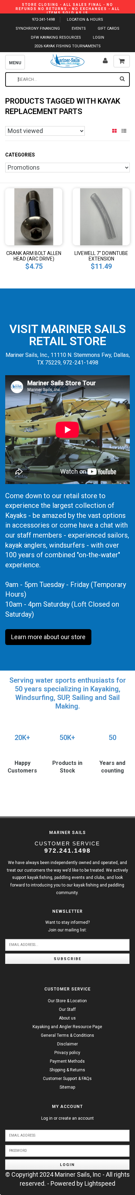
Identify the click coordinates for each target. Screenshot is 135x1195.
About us (67, 1018)
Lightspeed (99, 1183)
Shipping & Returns (67, 1070)
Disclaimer (67, 1044)
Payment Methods (67, 1061)
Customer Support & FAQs (67, 1078)
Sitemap (67, 1087)
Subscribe (67, 959)
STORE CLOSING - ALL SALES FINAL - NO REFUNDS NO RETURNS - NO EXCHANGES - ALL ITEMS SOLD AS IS (68, 9)
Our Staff (67, 1009)
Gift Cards (108, 28)
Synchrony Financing (38, 28)
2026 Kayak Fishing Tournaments (67, 46)
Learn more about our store (48, 637)
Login (67, 1165)
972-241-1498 (43, 19)
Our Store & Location (67, 1000)
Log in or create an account (67, 1118)
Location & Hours (85, 19)
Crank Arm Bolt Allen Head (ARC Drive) (33, 256)
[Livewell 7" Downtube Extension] (101, 216)
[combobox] (67, 79)
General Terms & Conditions (67, 1035)
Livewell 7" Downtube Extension (101, 256)
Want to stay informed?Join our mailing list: (67, 926)
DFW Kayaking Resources (56, 37)
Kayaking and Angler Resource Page (67, 1026)
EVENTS (79, 28)
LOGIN (98, 37)
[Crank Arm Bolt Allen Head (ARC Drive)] (33, 216)
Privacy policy (67, 1052)
